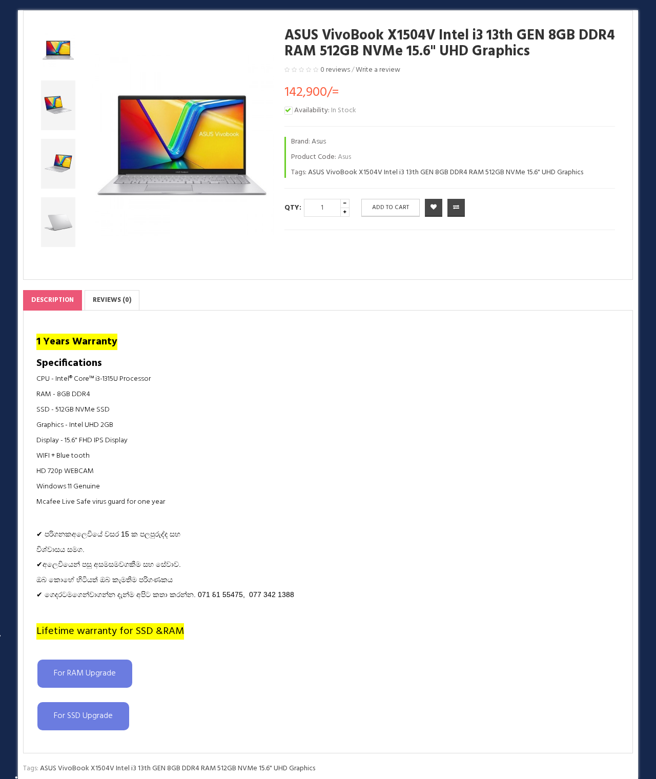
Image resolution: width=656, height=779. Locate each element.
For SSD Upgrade (83, 716)
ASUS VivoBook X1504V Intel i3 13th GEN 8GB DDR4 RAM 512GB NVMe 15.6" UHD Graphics (445, 172)
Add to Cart (390, 207)
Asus (319, 142)
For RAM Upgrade (85, 673)
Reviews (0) (112, 300)
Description (52, 300)
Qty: (292, 208)
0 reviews (335, 70)
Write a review (378, 70)
